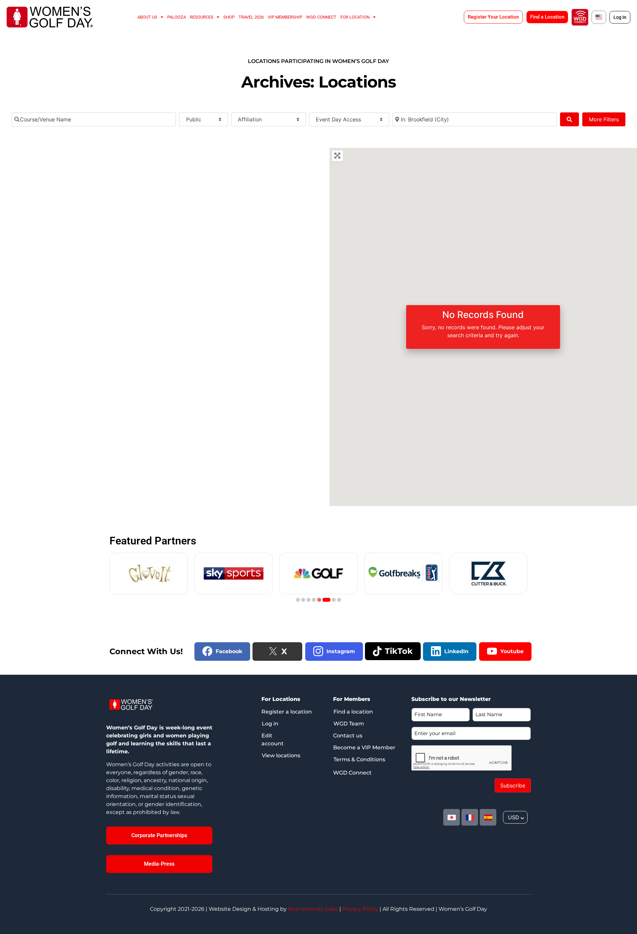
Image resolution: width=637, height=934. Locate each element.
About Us (147, 17)
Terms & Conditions (359, 759)
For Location (355, 17)
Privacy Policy (360, 909)
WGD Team (348, 723)
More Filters (604, 119)
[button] (298, 600)
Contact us (347, 735)
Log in (270, 723)
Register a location (286, 712)
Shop (229, 17)
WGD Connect (321, 17)
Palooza (176, 17)
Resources (201, 17)
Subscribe (512, 785)
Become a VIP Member (364, 747)
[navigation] (515, 817)
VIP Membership (285, 17)
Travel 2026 (251, 17)
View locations (281, 755)
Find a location (353, 712)
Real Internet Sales (313, 909)
